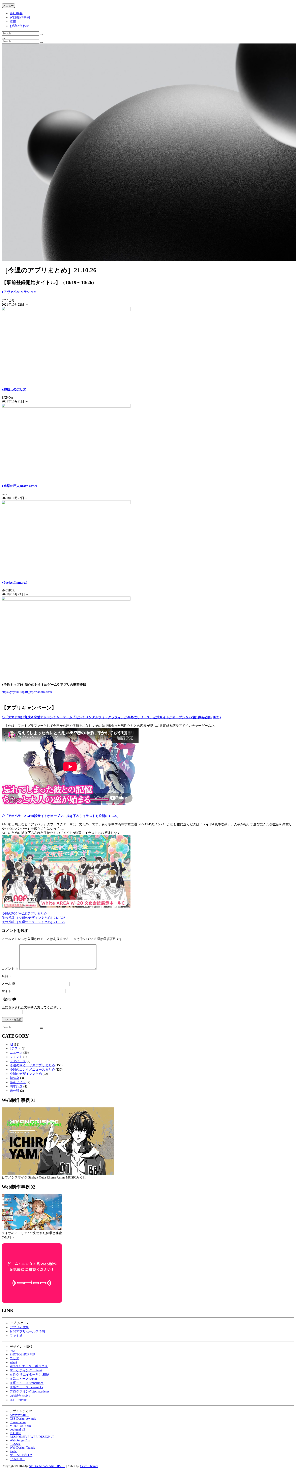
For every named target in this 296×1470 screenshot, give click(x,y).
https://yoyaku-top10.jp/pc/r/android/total (27, 692)
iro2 (12, 1350)
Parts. (13, 1451)
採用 (13, 21)
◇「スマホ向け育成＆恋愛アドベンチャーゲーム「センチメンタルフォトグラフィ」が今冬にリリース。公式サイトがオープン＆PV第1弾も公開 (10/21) (111, 717)
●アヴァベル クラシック (19, 292)
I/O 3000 (15, 1433)
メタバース (18, 1061)
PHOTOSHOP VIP (22, 1354)
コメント (10, 968)
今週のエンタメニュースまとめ (32, 1069)
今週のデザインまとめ (26, 1073)
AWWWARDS (19, 1415)
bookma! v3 (17, 1429)
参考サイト (18, 1082)
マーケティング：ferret (26, 1370)
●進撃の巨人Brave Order (19, 486)
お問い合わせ (19, 26)
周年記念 (16, 1086)
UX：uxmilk (18, 1400)
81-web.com (18, 1422)
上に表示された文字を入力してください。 (32, 1007)
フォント (16, 1057)
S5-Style (15, 1444)
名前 (7, 976)
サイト (6, 991)
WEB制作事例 (20, 17)
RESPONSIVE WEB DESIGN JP (32, 1436)
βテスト (15, 1048)
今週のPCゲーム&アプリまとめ (24, 913)
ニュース (16, 1052)
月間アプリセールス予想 (27, 1331)
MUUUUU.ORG (21, 1426)
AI (11, 1044)
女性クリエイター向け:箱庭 (29, 1374)
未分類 (14, 1090)
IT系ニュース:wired (23, 1378)
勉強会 (14, 1078)
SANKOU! (17, 1459)
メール (8, 983)
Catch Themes (89, 1466)
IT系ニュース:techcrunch (26, 1383)
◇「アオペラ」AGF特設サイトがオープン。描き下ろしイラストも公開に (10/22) (60, 816)
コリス (14, 1358)
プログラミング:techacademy (30, 1391)
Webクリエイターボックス (29, 1366)
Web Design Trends (22, 1447)
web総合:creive (20, 1395)
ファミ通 (16, 1335)
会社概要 (16, 13)
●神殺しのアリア (14, 389)
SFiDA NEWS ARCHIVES (47, 1466)
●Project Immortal (14, 582)
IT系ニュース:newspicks (26, 1387)
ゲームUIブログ (21, 1455)
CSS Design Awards (23, 1418)
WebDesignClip (20, 1440)
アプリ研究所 (19, 1327)
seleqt (13, 1362)
